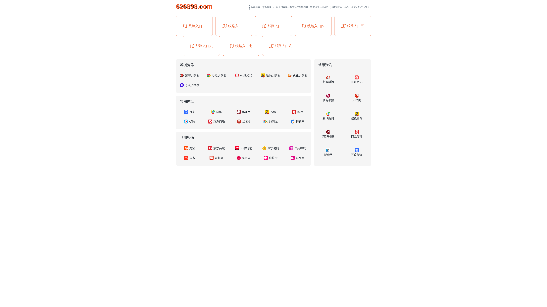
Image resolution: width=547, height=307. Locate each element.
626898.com (194, 6)
